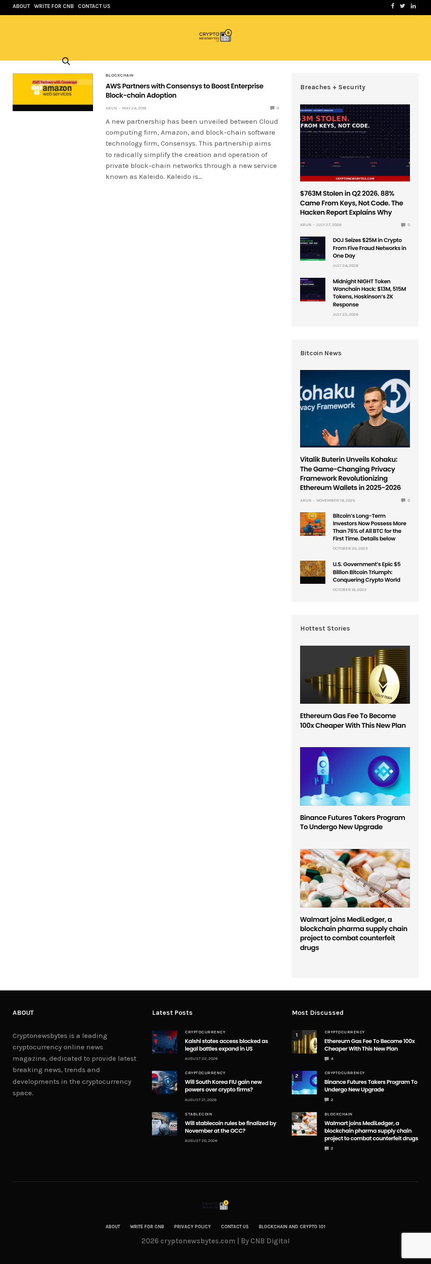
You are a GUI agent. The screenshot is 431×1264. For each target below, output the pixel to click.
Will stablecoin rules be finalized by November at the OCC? (230, 1127)
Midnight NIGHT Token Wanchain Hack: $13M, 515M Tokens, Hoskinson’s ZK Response (369, 293)
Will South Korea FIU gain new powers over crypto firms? (223, 1086)
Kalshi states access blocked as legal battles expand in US (226, 1045)
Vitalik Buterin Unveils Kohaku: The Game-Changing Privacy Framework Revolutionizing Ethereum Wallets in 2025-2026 (350, 473)
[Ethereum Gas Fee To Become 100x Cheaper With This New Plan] (355, 675)
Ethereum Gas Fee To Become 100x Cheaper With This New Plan (353, 720)
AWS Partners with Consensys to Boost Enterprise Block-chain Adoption (184, 90)
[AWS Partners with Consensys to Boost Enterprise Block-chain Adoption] (53, 89)
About (113, 1226)
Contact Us (235, 1226)
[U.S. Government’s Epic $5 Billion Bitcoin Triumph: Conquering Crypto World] (312, 569)
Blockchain (120, 75)
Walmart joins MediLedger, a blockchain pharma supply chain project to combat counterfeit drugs (353, 934)
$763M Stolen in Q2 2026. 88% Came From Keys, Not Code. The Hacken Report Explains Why (351, 203)
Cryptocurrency (205, 1032)
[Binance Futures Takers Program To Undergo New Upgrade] (355, 776)
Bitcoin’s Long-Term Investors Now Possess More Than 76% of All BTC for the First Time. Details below (370, 527)
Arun (111, 108)
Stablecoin (198, 1114)
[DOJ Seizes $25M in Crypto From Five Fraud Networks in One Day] (312, 248)
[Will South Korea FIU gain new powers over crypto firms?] (164, 1082)
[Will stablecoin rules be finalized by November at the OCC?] (164, 1124)
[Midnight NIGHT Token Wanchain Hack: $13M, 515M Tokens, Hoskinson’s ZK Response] (312, 289)
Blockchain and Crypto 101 (292, 1226)
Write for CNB (147, 1226)
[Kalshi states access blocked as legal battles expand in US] (164, 1042)
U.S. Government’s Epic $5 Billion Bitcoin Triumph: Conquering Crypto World (367, 571)
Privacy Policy (192, 1226)
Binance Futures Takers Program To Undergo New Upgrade (352, 822)
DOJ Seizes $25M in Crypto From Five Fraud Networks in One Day (370, 247)
